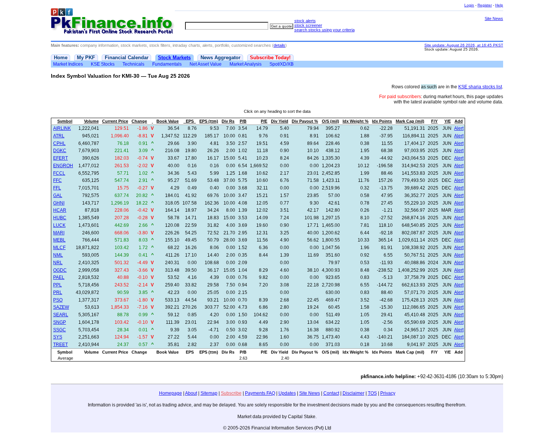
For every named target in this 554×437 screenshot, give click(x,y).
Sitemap (208, 393)
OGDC (60, 270)
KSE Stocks (103, 64)
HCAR (59, 210)
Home (60, 57)
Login (469, 5)
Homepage (170, 393)
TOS (372, 393)
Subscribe (231, 393)
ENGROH (63, 165)
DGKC (59, 150)
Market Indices (68, 64)
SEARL (60, 314)
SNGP (59, 322)
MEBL (59, 240)
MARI (58, 232)
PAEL (58, 277)
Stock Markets (174, 57)
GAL (57, 195)
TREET (60, 344)
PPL (57, 285)
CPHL (59, 143)
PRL (57, 292)
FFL (57, 188)
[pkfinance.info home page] (113, 21)
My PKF (86, 57)
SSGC (59, 329)
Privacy (387, 393)
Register (484, 5)
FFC (57, 180)
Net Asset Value (206, 64)
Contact (331, 393)
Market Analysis (246, 64)
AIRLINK (62, 128)
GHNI (58, 203)
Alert (459, 128)
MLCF (59, 247)
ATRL (58, 135)
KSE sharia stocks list (480, 86)
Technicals (133, 64)
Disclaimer (353, 393)
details (279, 45)
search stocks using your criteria (324, 30)
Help (499, 5)
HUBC (59, 217)
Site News (494, 18)
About (191, 393)
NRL (58, 262)
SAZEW (61, 307)
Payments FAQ (260, 393)
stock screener (308, 25)
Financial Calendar (126, 57)
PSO (58, 300)
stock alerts (305, 20)
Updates (287, 393)
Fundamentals (167, 64)
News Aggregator (220, 57)
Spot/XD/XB (281, 64)
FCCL (59, 173)
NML (58, 255)
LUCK (59, 225)
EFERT (60, 158)
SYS (57, 337)
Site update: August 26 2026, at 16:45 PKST (463, 45)
